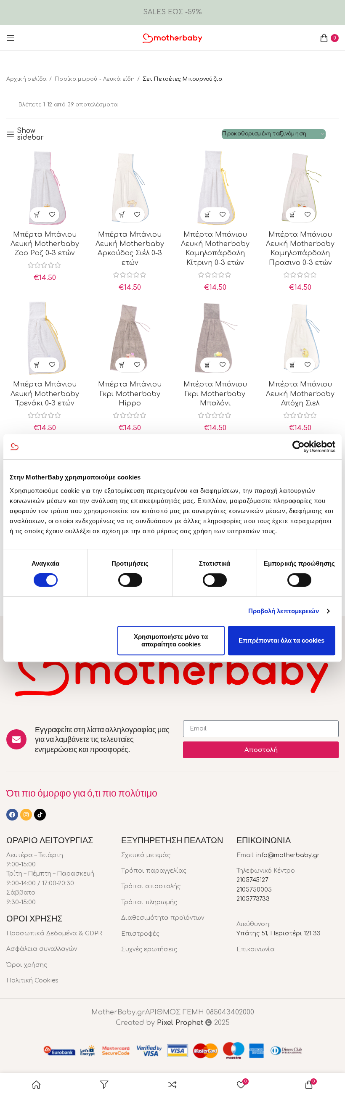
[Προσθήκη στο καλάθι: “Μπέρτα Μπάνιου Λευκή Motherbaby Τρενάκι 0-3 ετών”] (37, 364)
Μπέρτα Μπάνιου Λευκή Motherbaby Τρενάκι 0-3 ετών (45, 394)
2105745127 (252, 880)
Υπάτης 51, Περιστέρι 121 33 (278, 933)
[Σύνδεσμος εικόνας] (172, 670)
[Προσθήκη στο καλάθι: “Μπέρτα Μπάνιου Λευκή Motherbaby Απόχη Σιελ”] (293, 364)
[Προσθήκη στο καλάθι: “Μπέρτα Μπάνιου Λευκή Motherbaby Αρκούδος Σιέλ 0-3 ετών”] (122, 214)
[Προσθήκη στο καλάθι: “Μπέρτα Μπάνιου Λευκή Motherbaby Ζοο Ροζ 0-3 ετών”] (37, 214)
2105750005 (254, 890)
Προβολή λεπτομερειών (283, 610)
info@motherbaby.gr (288, 855)
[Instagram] (26, 815)
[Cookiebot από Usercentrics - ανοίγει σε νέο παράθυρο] (298, 446)
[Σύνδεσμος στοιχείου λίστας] (57, 933)
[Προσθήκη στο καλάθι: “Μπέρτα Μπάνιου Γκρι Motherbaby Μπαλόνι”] (207, 364)
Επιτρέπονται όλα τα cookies (281, 640)
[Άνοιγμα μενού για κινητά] (10, 37)
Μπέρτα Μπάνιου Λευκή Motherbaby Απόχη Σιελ (300, 394)
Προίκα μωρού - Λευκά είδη (95, 79)
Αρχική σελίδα (26, 79)
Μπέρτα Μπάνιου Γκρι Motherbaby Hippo (130, 394)
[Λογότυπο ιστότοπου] (172, 37)
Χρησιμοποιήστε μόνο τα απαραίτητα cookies (171, 640)
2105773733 (253, 899)
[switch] (130, 580)
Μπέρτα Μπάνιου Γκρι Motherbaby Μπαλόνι (215, 394)
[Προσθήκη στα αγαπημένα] (52, 214)
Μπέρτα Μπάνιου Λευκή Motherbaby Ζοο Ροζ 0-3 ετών (45, 244)
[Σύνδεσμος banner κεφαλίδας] (172, 12)
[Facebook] (12, 815)
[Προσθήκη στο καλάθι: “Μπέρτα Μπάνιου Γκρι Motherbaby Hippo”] (122, 364)
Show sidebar (30, 134)
